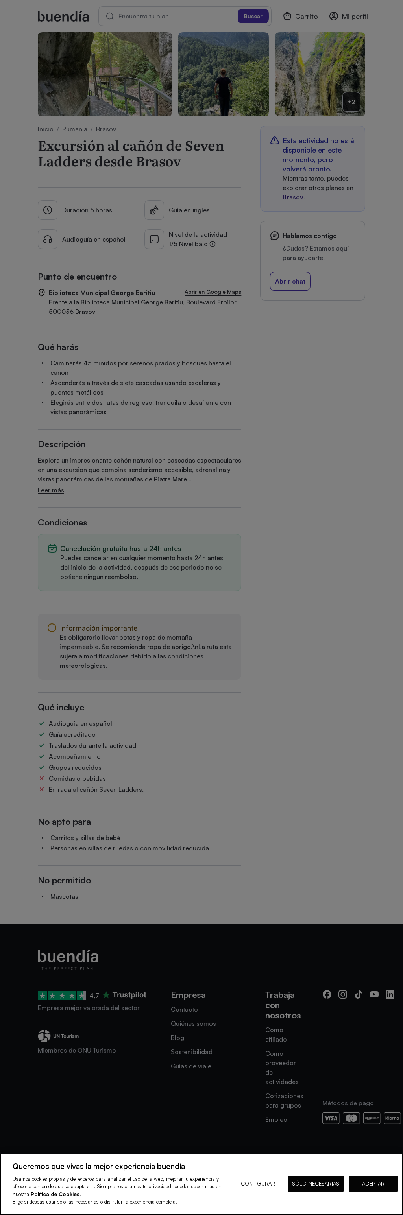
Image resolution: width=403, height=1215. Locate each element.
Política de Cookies (55, 1194)
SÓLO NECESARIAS (315, 1183)
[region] (201, 1184)
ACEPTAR (373, 1183)
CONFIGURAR (258, 1183)
